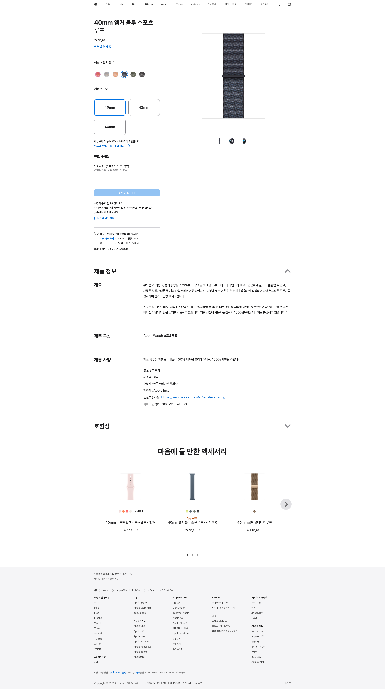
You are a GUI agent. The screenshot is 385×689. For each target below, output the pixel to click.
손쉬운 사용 (256, 602)
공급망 (254, 618)
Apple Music (140, 636)
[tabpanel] (233, 76)
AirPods (98, 633)
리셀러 (137, 672)
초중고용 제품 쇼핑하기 (221, 626)
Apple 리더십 (257, 636)
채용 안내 (255, 641)
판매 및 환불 (175, 683)
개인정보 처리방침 (152, 683)
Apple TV (139, 631)
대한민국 (287, 683)
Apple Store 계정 (142, 607)
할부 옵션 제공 (106, 47)
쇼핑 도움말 (177, 649)
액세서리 (97, 649)
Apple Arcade (141, 641)
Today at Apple (181, 613)
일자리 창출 (256, 657)
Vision (97, 628)
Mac (96, 607)
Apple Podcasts (142, 646)
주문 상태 (176, 643)
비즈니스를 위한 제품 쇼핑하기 (224, 607)
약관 (165, 683)
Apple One (139, 626)
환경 (253, 607)
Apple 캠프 (178, 618)
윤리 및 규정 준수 (258, 646)
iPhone (98, 618)
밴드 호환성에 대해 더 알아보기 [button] (110, 145)
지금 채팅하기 (108, 238)
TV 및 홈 (98, 638)
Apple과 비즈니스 (220, 602)
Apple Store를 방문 (118, 672)
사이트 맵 (198, 683)
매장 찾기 (176, 602)
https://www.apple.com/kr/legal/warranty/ (193, 397)
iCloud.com (140, 613)
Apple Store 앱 (180, 623)
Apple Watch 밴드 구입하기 (129, 590)
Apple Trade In (181, 633)
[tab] (219, 141)
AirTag (97, 643)
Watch (106, 590)
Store (97, 602)
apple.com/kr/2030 (107, 573)
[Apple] (95, 590)
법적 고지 (187, 683)
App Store (139, 657)
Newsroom (257, 631)
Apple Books (140, 651)
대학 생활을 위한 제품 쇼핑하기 (224, 631)
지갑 (96, 662)
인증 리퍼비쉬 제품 (180, 628)
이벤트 (254, 651)
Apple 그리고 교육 (220, 621)
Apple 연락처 (257, 662)
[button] (278, 4)
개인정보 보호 (257, 613)
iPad (96, 613)
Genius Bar (179, 607)
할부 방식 (176, 638)
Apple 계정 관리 (141, 602)
